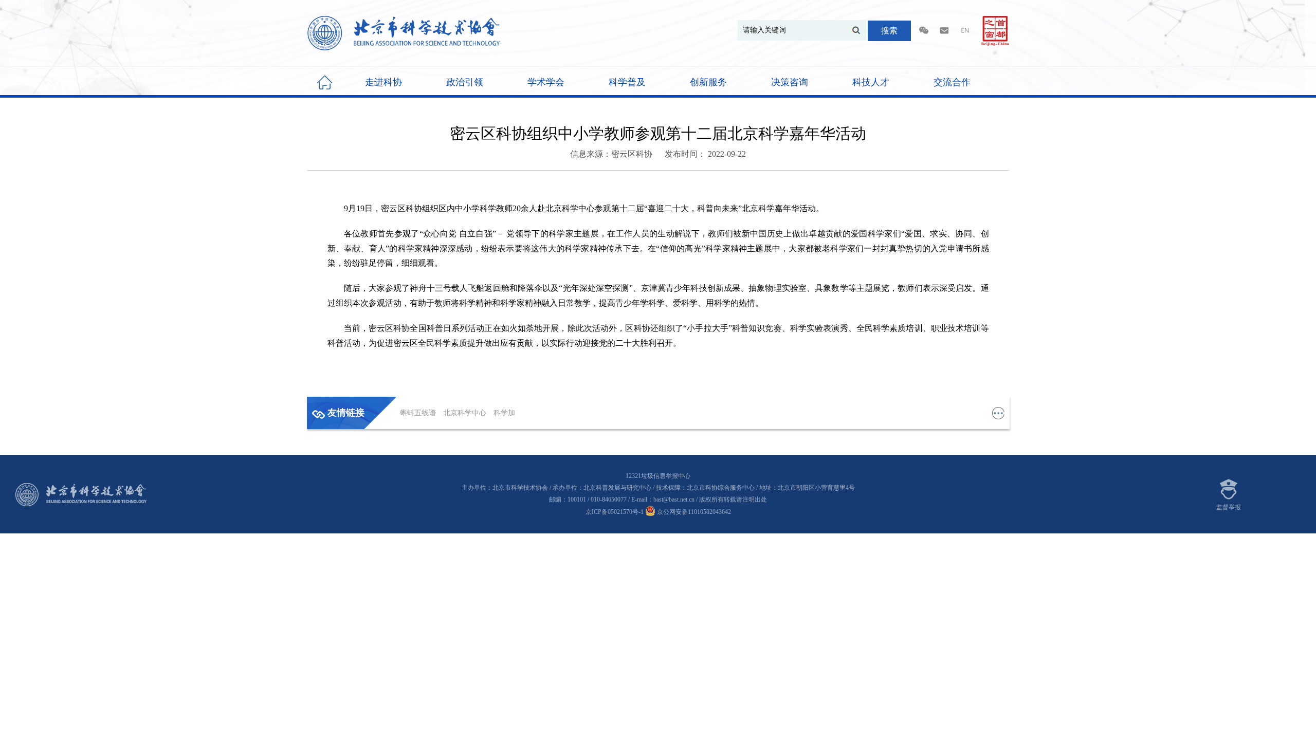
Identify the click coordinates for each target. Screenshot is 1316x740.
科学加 (504, 413)
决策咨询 (789, 82)
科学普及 (627, 82)
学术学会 (545, 82)
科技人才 (870, 82)
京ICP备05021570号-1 (615, 511)
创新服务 (708, 82)
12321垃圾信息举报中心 (658, 475)
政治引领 (464, 82)
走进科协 (383, 82)
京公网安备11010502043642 (693, 511)
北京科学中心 (465, 413)
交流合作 (952, 82)
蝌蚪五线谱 (419, 413)
